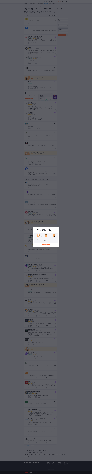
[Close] (58, 228)
